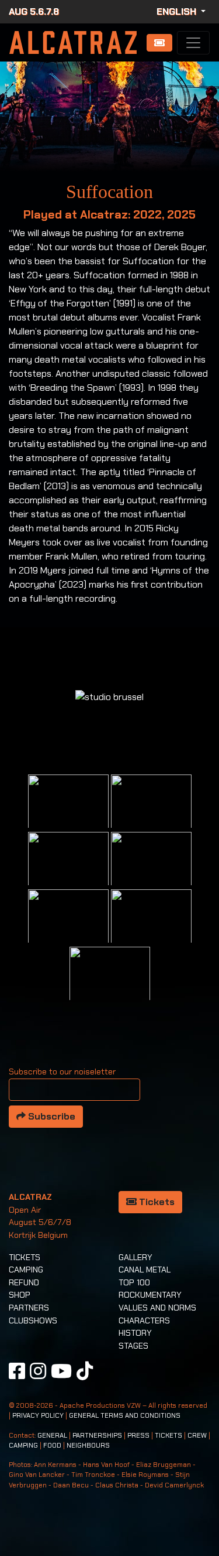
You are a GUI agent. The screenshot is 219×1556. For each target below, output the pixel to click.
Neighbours (88, 1445)
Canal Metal (145, 1269)
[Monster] (109, 986)
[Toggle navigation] (193, 42)
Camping (26, 1269)
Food (52, 1445)
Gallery (135, 1257)
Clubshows (33, 1320)
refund (24, 1282)
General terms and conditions (124, 1415)
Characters (144, 1320)
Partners (29, 1307)
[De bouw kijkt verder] (151, 929)
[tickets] (159, 43)
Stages (133, 1345)
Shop (19, 1294)
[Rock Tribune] (151, 814)
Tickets (156, 1202)
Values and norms (157, 1307)
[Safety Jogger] (68, 814)
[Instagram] (38, 1371)
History (135, 1333)
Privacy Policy (38, 1415)
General (52, 1435)
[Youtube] (61, 1371)
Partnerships (97, 1435)
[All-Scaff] (68, 871)
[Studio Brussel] (151, 871)
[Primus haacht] (68, 929)
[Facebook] (17, 1371)
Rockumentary (150, 1294)
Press (138, 1435)
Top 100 (134, 1282)
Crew (197, 1435)
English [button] (178, 11)
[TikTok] (85, 1371)
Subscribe (50, 1116)
